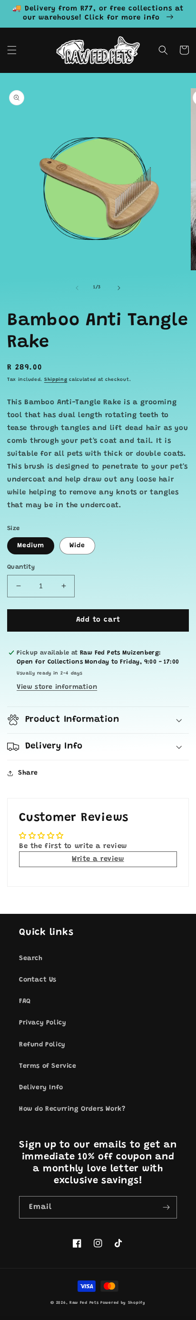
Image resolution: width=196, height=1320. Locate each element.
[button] (11, 50)
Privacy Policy (42, 1023)
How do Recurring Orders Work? (72, 1109)
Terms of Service (48, 1066)
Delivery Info (41, 1088)
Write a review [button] (98, 859)
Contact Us (38, 980)
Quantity (21, 567)
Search (31, 958)
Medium (30, 545)
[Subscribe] (166, 1207)
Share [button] (28, 773)
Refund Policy (42, 1045)
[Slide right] (118, 287)
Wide (77, 545)
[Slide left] (77, 287)
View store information (57, 687)
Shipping (56, 380)
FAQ (25, 1001)
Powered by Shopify (123, 1303)
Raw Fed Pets (83, 1303)
